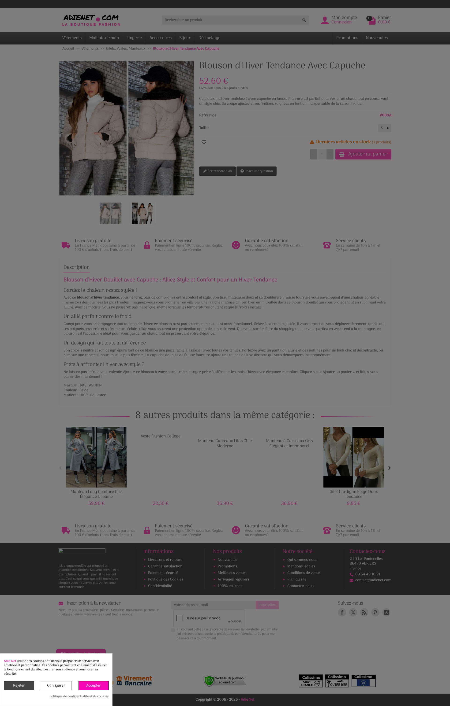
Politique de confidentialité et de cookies (79, 697)
